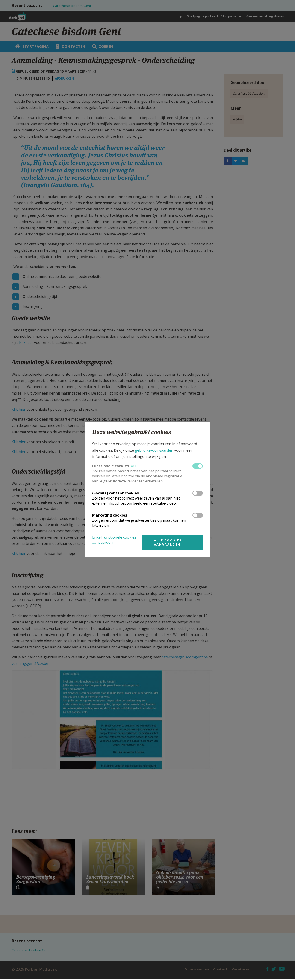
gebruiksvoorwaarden (154, 450)
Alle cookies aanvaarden (168, 542)
